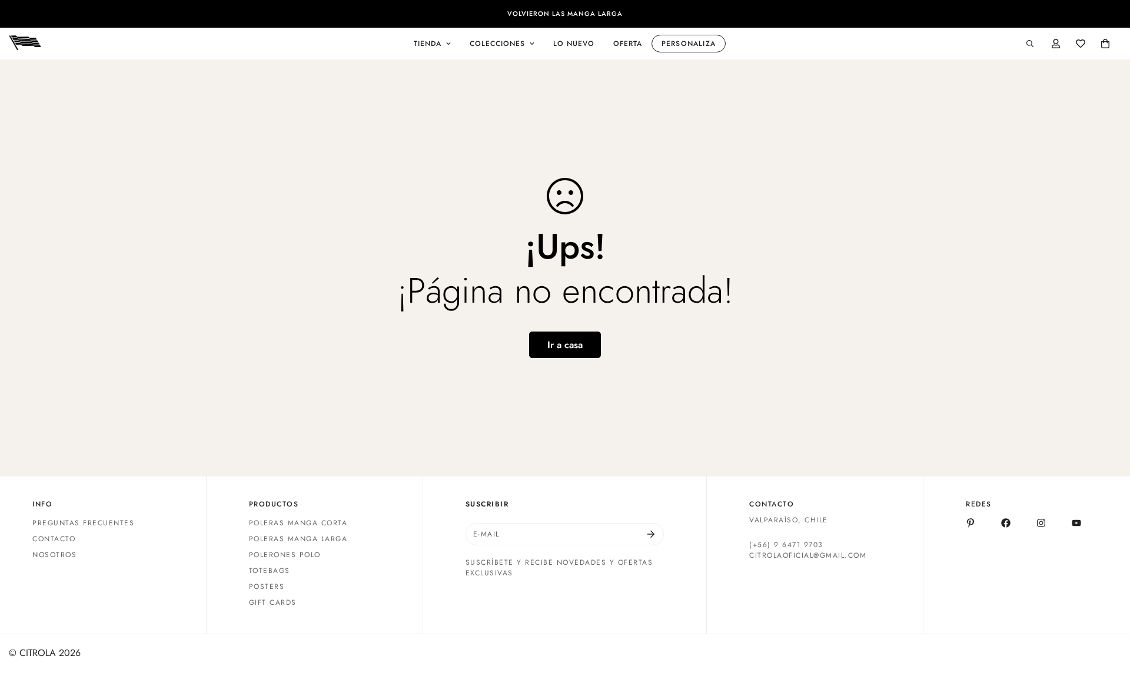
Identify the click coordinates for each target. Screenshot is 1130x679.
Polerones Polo (285, 554)
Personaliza (689, 43)
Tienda (427, 43)
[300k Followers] (1006, 523)
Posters (267, 586)
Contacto (53, 539)
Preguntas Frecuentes (83, 523)
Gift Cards (273, 602)
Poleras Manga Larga (298, 539)
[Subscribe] (651, 534)
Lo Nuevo (573, 43)
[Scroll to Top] (1107, 614)
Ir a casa (565, 345)
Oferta (627, 43)
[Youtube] (1076, 523)
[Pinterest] (970, 523)
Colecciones (497, 43)
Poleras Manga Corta (298, 523)
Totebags (269, 570)
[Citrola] (25, 43)
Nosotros (54, 554)
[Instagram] (1041, 523)
